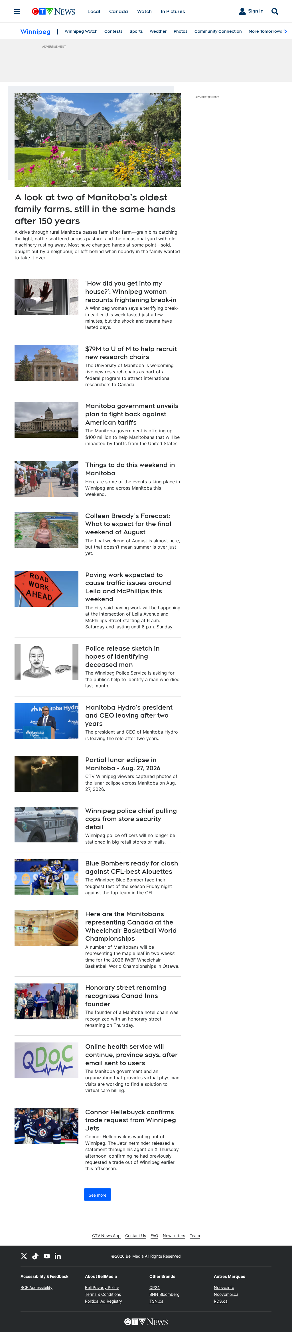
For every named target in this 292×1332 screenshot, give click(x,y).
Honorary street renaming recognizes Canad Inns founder (125, 995)
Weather (158, 31)
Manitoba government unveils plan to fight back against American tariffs (132, 414)
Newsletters (174, 1235)
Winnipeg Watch (81, 31)
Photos (181, 31)
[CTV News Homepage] (53, 11)
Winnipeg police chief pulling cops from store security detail (131, 819)
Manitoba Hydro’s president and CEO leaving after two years (129, 715)
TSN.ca (156, 1301)
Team (195, 1235)
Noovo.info (224, 1287)
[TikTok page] (35, 1255)
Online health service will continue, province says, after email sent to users (131, 1054)
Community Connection (218, 31)
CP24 (154, 1287)
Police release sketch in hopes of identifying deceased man (122, 656)
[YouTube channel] (46, 1255)
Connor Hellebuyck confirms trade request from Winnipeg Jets (130, 1120)
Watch (144, 11)
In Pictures (173, 11)
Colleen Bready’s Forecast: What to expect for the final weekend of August (128, 524)
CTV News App (106, 1235)
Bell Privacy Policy (102, 1287)
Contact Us (135, 1235)
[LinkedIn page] (58, 1255)
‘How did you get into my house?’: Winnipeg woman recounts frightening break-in (131, 291)
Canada (118, 11)
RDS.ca (221, 1301)
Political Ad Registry (103, 1301)
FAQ (154, 1235)
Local (94, 11)
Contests (113, 31)
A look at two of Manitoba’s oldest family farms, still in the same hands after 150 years (95, 209)
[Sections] (17, 11)
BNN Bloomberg (164, 1294)
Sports (136, 31)
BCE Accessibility (36, 1287)
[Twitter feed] (24, 1255)
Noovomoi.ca (226, 1294)
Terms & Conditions (103, 1294)
